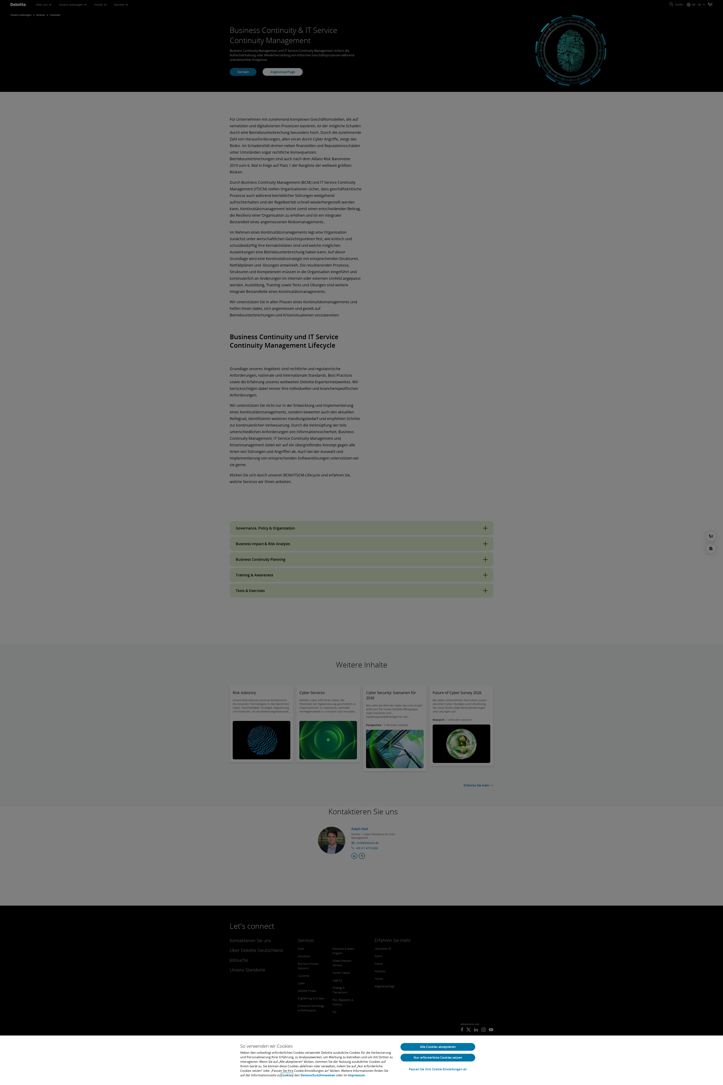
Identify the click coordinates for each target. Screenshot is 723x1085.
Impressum (356, 1075)
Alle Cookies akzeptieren (438, 1047)
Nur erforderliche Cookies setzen (438, 1057)
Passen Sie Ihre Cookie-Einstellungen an (438, 1069)
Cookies (287, 1075)
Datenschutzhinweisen (317, 1075)
